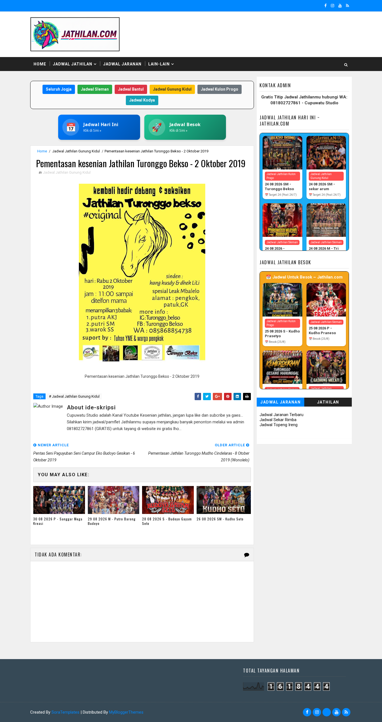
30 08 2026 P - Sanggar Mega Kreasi (57, 521)
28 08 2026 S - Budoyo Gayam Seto (167, 521)
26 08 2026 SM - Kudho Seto (220, 518)
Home (40, 64)
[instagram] (332, 5)
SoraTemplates (65, 712)
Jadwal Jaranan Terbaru (281, 414)
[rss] (347, 5)
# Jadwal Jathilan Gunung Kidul (74, 396)
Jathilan (328, 402)
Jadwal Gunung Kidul (172, 89)
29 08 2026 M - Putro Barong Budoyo (112, 521)
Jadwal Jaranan (122, 64)
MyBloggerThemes (126, 712)
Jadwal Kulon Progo (219, 89)
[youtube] (340, 5)
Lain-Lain (159, 64)
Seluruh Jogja (59, 89)
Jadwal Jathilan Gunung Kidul (76, 151)
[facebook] (325, 5)
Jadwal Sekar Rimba (278, 419)
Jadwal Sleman (95, 89)
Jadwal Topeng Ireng (279, 424)
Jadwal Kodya (142, 100)
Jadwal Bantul (131, 89)
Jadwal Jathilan (72, 64)
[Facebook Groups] (326, 712)
